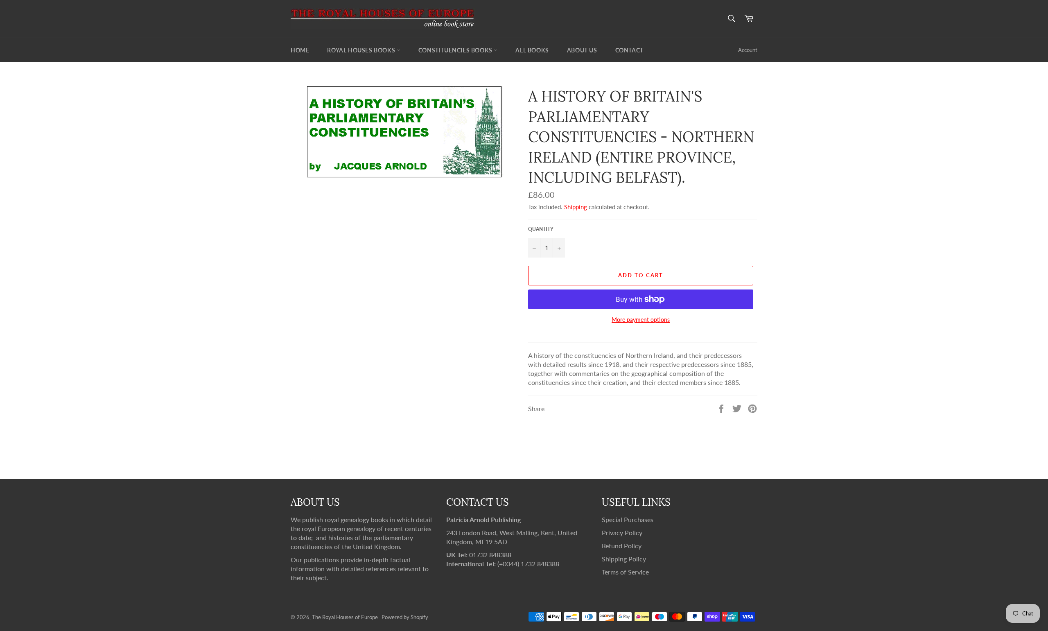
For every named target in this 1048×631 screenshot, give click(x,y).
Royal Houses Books (361, 50)
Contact (629, 50)
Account (747, 50)
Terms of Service (625, 572)
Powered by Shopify (405, 617)
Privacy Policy (622, 532)
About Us (582, 50)
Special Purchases (627, 519)
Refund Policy (621, 546)
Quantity (540, 229)
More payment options (641, 319)
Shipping (575, 206)
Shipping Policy (624, 559)
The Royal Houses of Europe (345, 617)
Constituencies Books (456, 50)
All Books (532, 50)
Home (300, 50)
